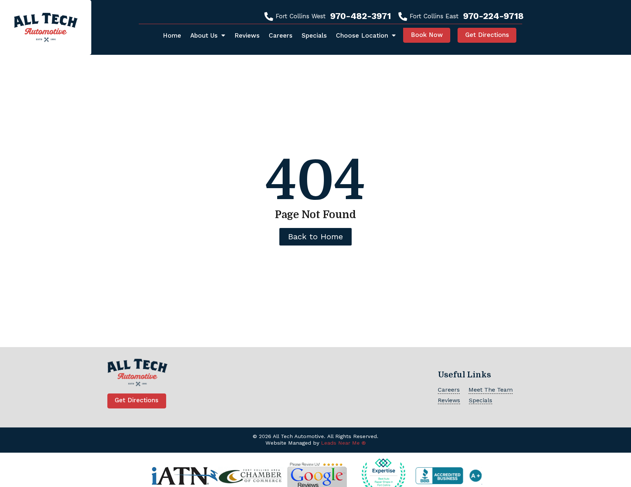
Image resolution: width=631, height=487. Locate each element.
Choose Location (362, 35)
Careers (280, 35)
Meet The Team (491, 389)
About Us (204, 35)
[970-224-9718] (402, 16)
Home (172, 35)
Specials (314, 35)
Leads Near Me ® (343, 443)
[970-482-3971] (268, 16)
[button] (426, 35)
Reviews (247, 35)
